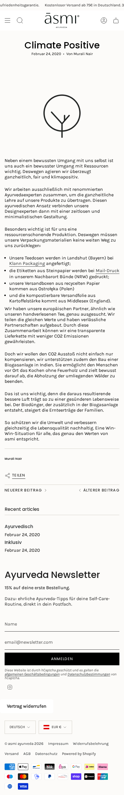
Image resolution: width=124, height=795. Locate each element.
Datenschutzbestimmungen (88, 674)
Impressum (58, 743)
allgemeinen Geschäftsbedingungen (32, 674)
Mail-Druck (107, 270)
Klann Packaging (27, 263)
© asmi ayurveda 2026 (24, 743)
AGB (27, 753)
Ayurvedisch (19, 526)
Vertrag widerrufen (26, 706)
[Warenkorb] (116, 20)
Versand (12, 753)
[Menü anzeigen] (7, 20)
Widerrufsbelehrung (90, 743)
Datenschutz (46, 753)
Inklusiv (13, 542)
